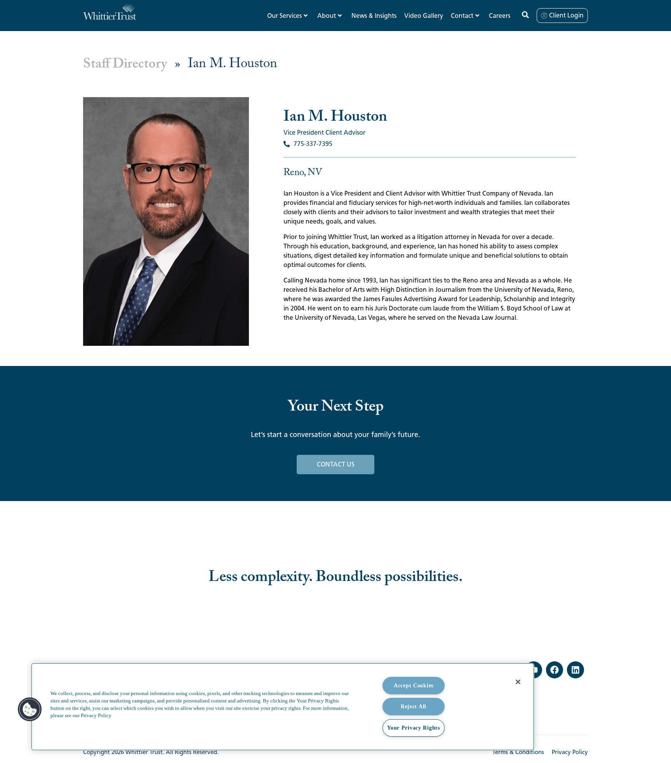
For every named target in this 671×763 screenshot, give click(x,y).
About (326, 15)
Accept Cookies (413, 685)
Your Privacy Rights (413, 728)
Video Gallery (423, 15)
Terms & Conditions (518, 752)
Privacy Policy (570, 752)
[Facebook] (554, 669)
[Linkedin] (575, 669)
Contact (462, 15)
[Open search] (525, 14)
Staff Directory (125, 64)
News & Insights (373, 15)
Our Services (284, 15)
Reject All (413, 706)
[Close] (518, 681)
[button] (29, 709)
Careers (499, 15)
